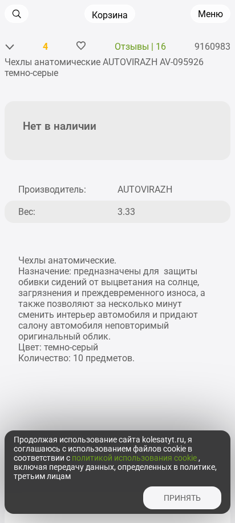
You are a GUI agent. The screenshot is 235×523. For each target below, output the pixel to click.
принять (182, 497)
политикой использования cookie (135, 457)
